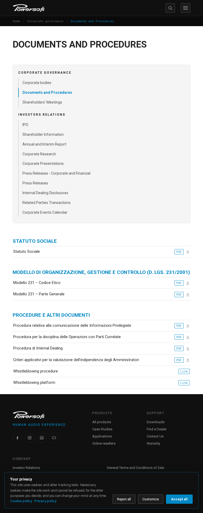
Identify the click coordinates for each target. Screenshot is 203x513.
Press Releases (35, 183)
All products (101, 422)
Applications (102, 436)
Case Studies (102, 429)
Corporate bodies (36, 83)
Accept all (179, 499)
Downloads (155, 422)
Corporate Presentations (43, 163)
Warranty (153, 443)
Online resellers (104, 443)
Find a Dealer (157, 429)
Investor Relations (26, 468)
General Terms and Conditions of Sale (135, 468)
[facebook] (17, 437)
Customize (150, 499)
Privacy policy (45, 501)
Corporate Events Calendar (44, 212)
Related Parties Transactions (46, 202)
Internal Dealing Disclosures (45, 193)
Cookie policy (21, 501)
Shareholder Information (43, 134)
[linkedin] (42, 437)
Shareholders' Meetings (42, 102)
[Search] (170, 8)
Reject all (124, 499)
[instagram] (29, 437)
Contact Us (155, 436)
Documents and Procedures (47, 92)
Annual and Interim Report (44, 144)
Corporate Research (39, 154)
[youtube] (54, 437)
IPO (25, 125)
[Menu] (185, 8)
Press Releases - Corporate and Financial (56, 173)
